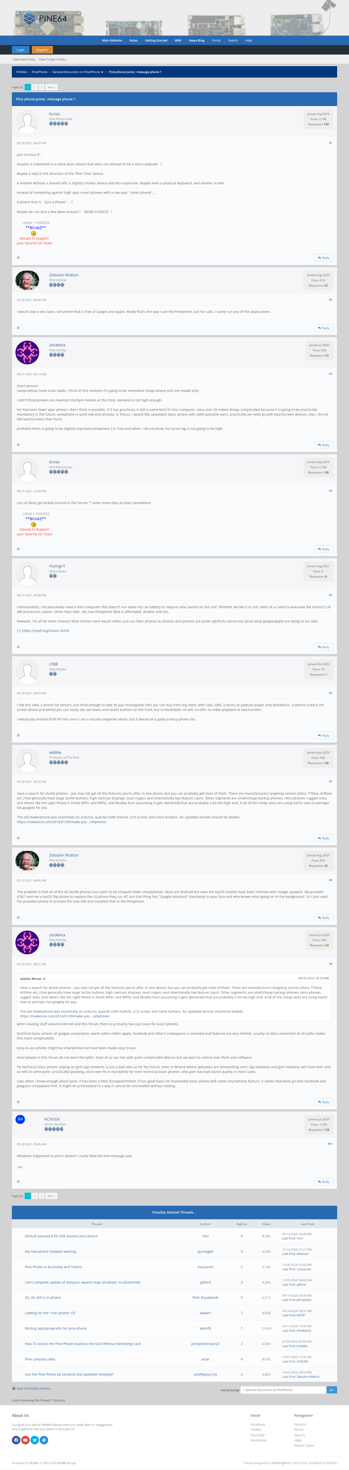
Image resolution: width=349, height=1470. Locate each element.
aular (205, 1359)
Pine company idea (40, 1359)
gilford (205, 1282)
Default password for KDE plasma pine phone (61, 1236)
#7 (330, 781)
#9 (330, 963)
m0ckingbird (280, 1463)
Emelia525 (304, 1330)
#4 (330, 490)
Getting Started (156, 40)
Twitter (256, 1429)
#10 (330, 1143)
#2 (330, 299)
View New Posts (24, 59)
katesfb (205, 1328)
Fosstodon (258, 1440)
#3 (330, 374)
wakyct (205, 1313)
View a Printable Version (34, 1388)
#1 (330, 142)
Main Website (112, 40)
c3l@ (53, 664)
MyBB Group (66, 1463)
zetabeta (57, 345)
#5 (330, 595)
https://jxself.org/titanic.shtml (45, 630)
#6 (330, 693)
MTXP (301, 1315)
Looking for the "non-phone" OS (50, 1313)
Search (233, 40)
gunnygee (205, 1251)
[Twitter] (34, 1440)
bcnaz (54, 113)
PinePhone (39, 72)
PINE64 (21, 72)
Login (20, 50)
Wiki (178, 40)
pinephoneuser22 (205, 1343)
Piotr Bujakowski (205, 1297)
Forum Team (304, 1445)
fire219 (331, 1463)
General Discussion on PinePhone (76, 72)
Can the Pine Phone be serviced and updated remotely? (69, 1374)
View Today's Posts (52, 59)
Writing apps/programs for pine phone (56, 1328)
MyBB (33, 1463)
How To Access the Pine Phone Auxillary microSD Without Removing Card (83, 1343)
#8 (330, 880)
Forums (300, 1424)
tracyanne (205, 1267)
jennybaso (304, 1300)
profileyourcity (205, 1374)
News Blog (196, 40)
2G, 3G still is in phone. (43, 1297)
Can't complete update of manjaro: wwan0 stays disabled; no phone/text (82, 1282)
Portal (216, 40)
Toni (205, 1236)
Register (42, 50)
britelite (302, 1346)
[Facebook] (16, 1440)
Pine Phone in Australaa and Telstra (53, 1267)
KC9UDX (52, 1119)
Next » (51, 87)
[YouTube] (25, 1440)
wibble (55, 752)
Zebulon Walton (63, 275)
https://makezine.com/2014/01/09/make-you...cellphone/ (61, 822)
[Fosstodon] (44, 1440)
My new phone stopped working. (51, 1251)
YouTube (257, 1435)
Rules (133, 40)
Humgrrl (57, 566)
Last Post (288, 1238)
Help (248, 40)
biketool (302, 1254)
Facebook (257, 1424)
